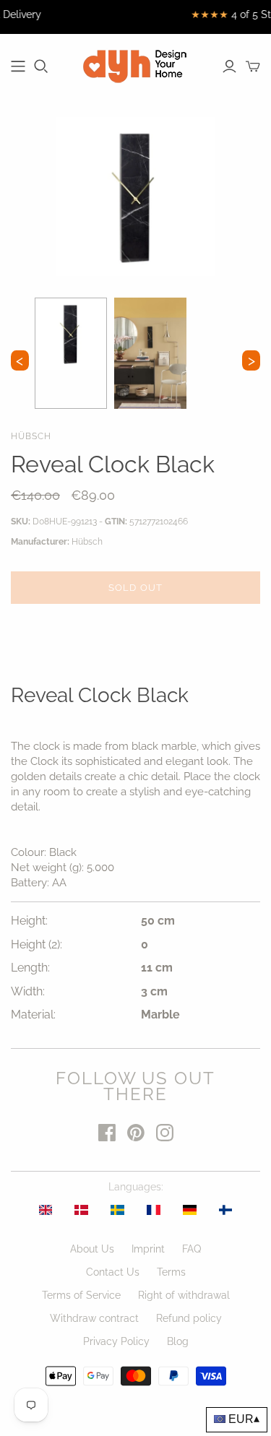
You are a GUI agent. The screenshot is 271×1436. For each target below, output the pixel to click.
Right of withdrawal (184, 1295)
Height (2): (36, 944)
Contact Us (112, 1272)
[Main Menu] (18, 66)
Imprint (148, 1249)
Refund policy (189, 1318)
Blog (178, 1341)
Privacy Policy (116, 1341)
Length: (30, 967)
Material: (33, 1014)
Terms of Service (81, 1295)
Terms (171, 1272)
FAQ (191, 1249)
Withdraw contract (94, 1318)
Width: (28, 991)
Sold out (135, 587)
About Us (92, 1249)
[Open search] (41, 66)
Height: (29, 920)
